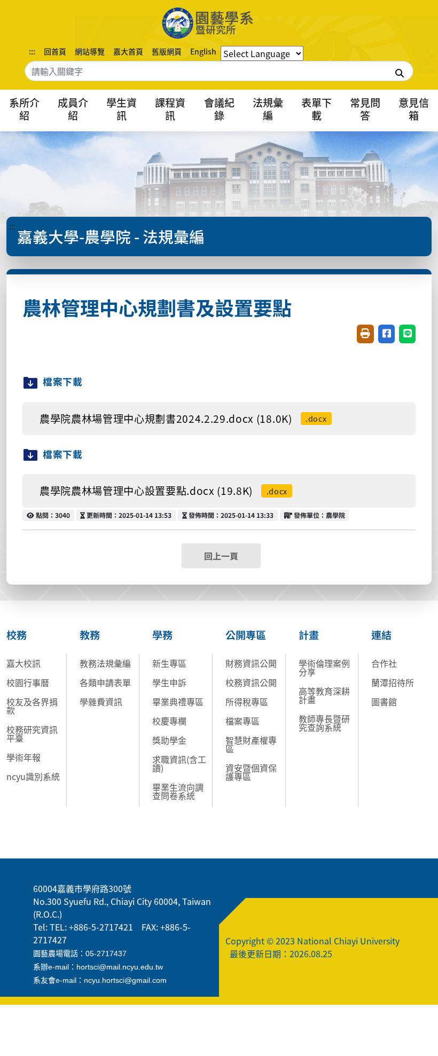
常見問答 (365, 109)
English (203, 51)
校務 (16, 634)
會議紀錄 (219, 109)
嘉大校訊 (23, 663)
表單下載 (316, 109)
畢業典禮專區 (178, 701)
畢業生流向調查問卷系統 (178, 791)
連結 (381, 634)
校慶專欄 (169, 720)
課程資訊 (170, 109)
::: (32, 51)
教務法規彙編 (105, 663)
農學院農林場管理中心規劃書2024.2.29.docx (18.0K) (183, 418)
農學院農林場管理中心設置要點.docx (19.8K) (163, 490)
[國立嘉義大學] (219, 23)
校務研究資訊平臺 (32, 733)
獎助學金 (169, 740)
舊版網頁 (167, 51)
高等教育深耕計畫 (324, 695)
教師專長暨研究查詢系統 (324, 722)
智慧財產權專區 (251, 744)
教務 (90, 634)
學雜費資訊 (101, 701)
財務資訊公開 (251, 663)
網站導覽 (90, 51)
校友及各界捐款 (32, 705)
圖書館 (384, 701)
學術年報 (23, 757)
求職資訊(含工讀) (179, 763)
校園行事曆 (27, 682)
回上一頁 (221, 555)
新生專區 (169, 663)
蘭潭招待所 (392, 682)
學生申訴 (169, 682)
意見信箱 (413, 109)
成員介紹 (73, 109)
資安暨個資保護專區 (251, 772)
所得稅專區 (246, 701)
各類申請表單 (105, 682)
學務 (162, 634)
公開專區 (245, 634)
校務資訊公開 (251, 682)
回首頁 (55, 51)
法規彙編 (268, 109)
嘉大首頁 (128, 51)
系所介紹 (24, 109)
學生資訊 (121, 109)
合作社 (384, 663)
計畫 (309, 634)
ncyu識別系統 (33, 776)
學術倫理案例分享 (324, 667)
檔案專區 (242, 720)
